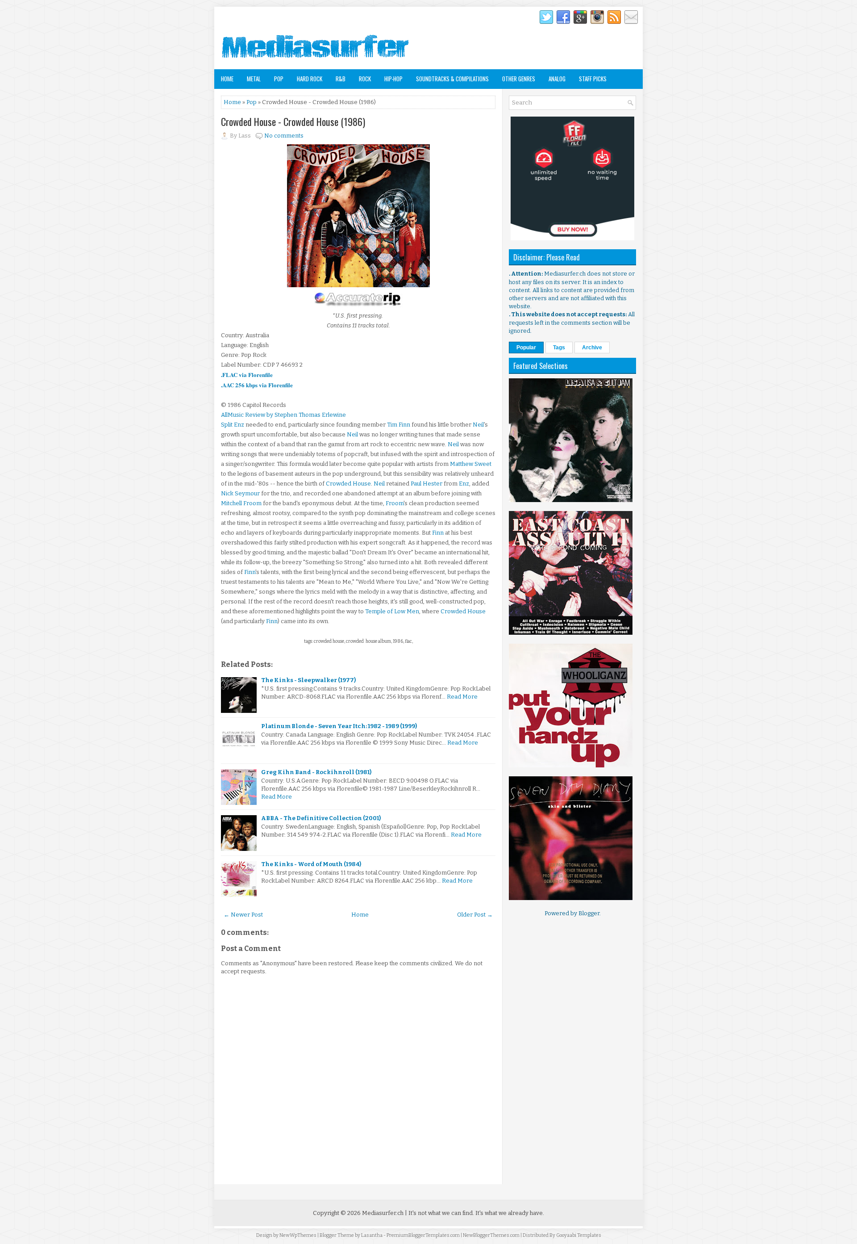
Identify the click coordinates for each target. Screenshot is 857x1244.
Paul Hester (426, 483)
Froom (395, 503)
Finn (438, 532)
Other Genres (518, 78)
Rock (365, 78)
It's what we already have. (509, 1213)
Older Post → (475, 914)
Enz (464, 483)
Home (227, 78)
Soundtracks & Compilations (452, 78)
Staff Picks (593, 78)
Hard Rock (309, 78)
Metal (254, 78)
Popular (526, 347)
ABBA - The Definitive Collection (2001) (321, 818)
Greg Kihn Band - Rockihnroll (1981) (316, 772)
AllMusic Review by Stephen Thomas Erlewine (283, 414)
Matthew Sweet (470, 464)
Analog (557, 78)
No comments (284, 135)
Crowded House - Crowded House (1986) (293, 121)
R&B (340, 78)
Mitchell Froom (241, 503)
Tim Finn (398, 424)
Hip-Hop (393, 78)
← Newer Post (243, 914)
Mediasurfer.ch (383, 1213)
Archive (592, 347)
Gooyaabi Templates (578, 1235)
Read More (462, 696)
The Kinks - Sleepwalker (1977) (308, 680)
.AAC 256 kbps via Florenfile (257, 385)
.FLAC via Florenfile (247, 374)
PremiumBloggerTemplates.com (423, 1235)
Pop (278, 78)
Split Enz (232, 424)
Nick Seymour (240, 493)
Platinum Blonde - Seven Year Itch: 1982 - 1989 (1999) (339, 726)
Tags (559, 347)
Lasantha (372, 1235)
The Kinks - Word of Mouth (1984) (311, 864)
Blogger (588, 913)
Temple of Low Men (392, 611)
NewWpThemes (297, 1235)
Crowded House (348, 483)
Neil (478, 424)
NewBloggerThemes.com (491, 1235)
